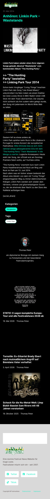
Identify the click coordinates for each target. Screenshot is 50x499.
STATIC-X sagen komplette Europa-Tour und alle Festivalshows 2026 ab (23, 314)
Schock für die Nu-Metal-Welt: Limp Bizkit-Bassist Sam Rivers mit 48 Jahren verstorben (23, 405)
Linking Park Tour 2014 (23, 82)
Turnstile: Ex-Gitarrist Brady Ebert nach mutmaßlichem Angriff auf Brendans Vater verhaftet (22, 359)
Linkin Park (11, 221)
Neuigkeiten (11, 209)
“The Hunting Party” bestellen (14, 76)
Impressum (37, 491)
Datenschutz (26, 491)
